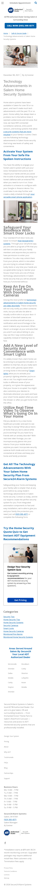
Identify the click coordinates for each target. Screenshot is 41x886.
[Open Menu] (2, 3)
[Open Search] (36, 3)
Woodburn (25, 664)
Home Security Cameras (13, 631)
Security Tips (8, 616)
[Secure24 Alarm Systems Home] (20, 10)
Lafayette (24, 678)
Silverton (24, 673)
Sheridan (11, 669)
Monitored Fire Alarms (13, 634)
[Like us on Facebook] (5, 843)
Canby (23, 669)
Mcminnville (12, 664)
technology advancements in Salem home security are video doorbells (19, 303)
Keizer (23, 682)
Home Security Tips (11, 619)
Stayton (11, 687)
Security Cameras (10, 625)
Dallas (10, 673)
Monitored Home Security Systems (18, 637)
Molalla (10, 678)
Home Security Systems (13, 622)
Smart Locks (8, 628)
